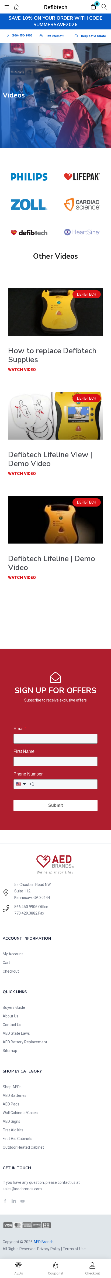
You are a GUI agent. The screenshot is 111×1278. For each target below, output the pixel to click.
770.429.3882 (25, 913)
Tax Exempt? (55, 36)
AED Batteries (14, 1095)
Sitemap (10, 1050)
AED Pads (11, 1104)
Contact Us (12, 1025)
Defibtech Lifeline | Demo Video (51, 563)
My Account (13, 954)
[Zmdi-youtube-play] (22, 1201)
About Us (10, 1016)
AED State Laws (16, 1033)
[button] (93, 7)
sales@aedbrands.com (22, 1189)
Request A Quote (93, 36)
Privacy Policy (48, 1249)
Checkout (11, 971)
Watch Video (22, 369)
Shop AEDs (12, 1087)
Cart (6, 962)
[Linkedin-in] (13, 1201)
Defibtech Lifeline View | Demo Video (50, 459)
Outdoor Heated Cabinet (23, 1147)
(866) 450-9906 (22, 35)
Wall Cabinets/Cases (20, 1113)
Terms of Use (74, 1249)
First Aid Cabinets (17, 1139)
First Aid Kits (13, 1130)
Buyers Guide (14, 1007)
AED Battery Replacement (25, 1042)
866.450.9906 (25, 907)
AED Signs (11, 1121)
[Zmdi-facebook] (5, 1201)
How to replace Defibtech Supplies (52, 355)
